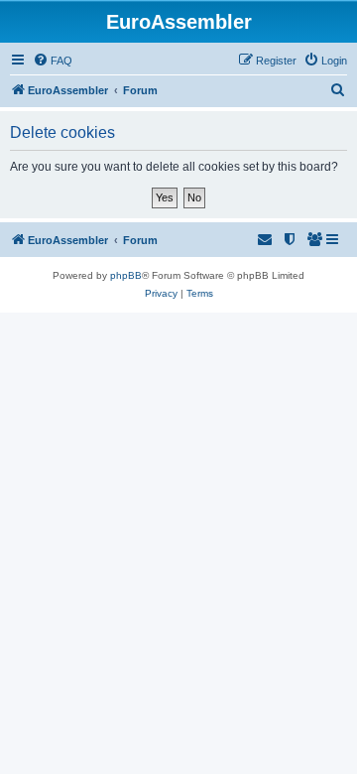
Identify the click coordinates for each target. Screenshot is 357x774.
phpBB (126, 275)
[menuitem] (52, 60)
